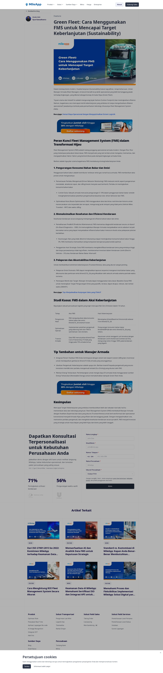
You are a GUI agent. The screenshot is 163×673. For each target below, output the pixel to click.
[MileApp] (34, 4)
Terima (26, 666)
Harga (89, 4)
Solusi (59, 4)
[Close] (160, 653)
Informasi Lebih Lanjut (42, 666)
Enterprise (98, 4)
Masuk (119, 4)
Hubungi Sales (132, 4)
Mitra (82, 4)
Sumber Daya (71, 4)
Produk (50, 4)
